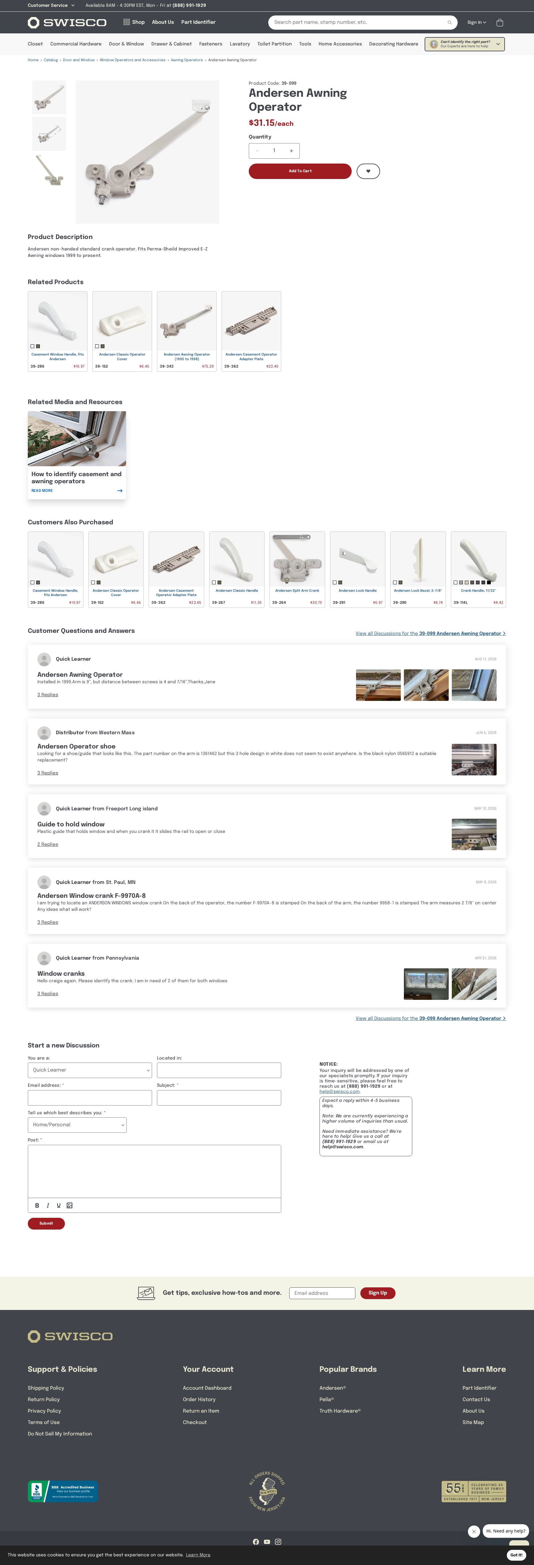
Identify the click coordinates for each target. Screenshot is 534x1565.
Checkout (195, 1422)
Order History (199, 1399)
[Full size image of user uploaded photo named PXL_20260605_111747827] (474, 760)
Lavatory (240, 44)
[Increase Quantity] (291, 151)
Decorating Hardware (393, 44)
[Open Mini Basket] (501, 23)
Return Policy (44, 1399)
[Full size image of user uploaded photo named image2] (426, 685)
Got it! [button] (517, 1555)
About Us (474, 1411)
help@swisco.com (339, 1092)
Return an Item (201, 1411)
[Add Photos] (69, 1205)
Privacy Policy (44, 1411)
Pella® (327, 1399)
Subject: (166, 1085)
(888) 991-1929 (339, 1142)
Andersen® (333, 1388)
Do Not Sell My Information (60, 1434)
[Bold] (37, 1205)
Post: (33, 1140)
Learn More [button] (198, 1555)
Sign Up (378, 1293)
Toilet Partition (274, 44)
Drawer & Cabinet (171, 44)
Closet (35, 44)
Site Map (473, 1422)
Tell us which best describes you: (65, 1113)
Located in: (169, 1058)
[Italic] (48, 1205)
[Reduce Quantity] (257, 151)
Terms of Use (44, 1422)
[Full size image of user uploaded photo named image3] (474, 685)
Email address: (44, 1085)
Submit (46, 1224)
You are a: (39, 1058)
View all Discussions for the (428, 633)
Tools (305, 44)
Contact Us (476, 1399)
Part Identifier (480, 1388)
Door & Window (126, 44)
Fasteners (210, 44)
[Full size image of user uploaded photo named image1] (378, 685)
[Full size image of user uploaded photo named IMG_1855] (474, 984)
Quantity (260, 137)
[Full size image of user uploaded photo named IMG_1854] (426, 984)
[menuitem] (49, 97)
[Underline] (58, 1205)
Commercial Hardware (76, 44)
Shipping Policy (46, 1388)
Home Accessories (340, 44)
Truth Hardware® (340, 1411)
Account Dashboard (207, 1388)
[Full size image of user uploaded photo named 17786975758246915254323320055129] (474, 834)
